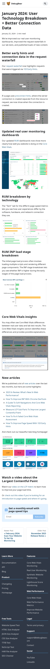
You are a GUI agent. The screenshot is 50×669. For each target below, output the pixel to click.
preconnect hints (23, 95)
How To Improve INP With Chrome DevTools (26, 399)
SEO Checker (8, 655)
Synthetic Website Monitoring (35, 576)
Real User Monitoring (36, 570)
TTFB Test (6, 642)
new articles (29, 383)
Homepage (7, 592)
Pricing (5, 588)
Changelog (7, 584)
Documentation (9, 562)
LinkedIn (31, 662)
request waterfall (14, 66)
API (3, 567)
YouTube (31, 657)
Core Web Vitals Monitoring (34, 564)
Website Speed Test (11, 625)
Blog (4, 571)
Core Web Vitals (34, 597)
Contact (30, 645)
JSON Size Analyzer (10, 634)
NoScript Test (8, 647)
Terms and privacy (35, 625)
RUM (16, 140)
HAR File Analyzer (10, 651)
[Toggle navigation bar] (4, 3)
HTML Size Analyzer (11, 629)
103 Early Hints (30, 69)
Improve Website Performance (34, 611)
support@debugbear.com (37, 639)
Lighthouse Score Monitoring (35, 584)
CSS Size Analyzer (10, 638)
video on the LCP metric (23, 486)
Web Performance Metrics (35, 604)
